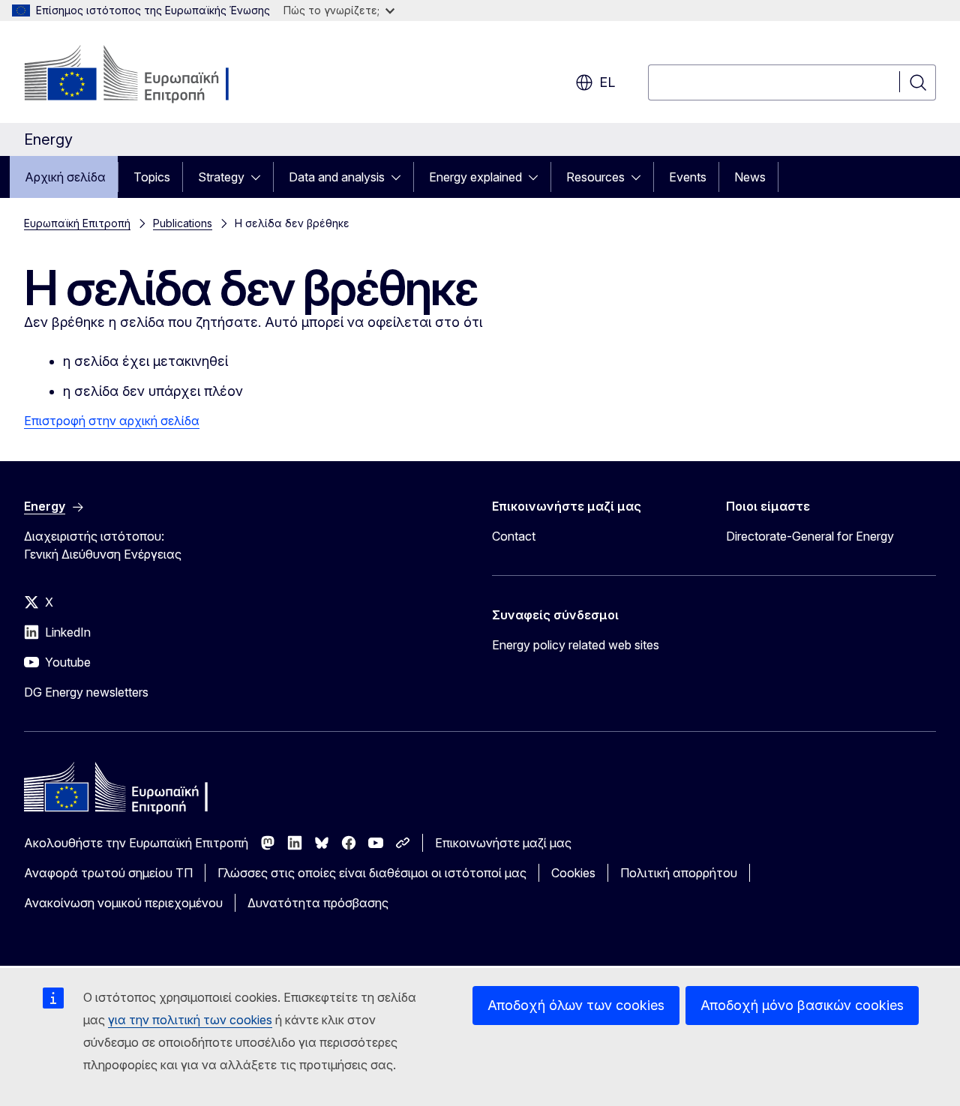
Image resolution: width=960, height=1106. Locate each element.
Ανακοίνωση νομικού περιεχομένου (123, 902)
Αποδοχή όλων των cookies (576, 1005)
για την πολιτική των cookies (190, 1019)
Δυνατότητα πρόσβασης (318, 902)
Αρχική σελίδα (65, 176)
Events (687, 176)
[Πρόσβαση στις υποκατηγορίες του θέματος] (260, 177)
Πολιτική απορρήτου (678, 872)
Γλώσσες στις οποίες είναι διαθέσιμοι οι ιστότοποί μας (372, 872)
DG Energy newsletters (86, 692)
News (750, 176)
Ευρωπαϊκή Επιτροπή (77, 223)
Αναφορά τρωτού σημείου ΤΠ (108, 872)
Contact (514, 536)
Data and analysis (337, 176)
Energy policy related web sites (575, 644)
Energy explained (475, 176)
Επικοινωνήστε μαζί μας (503, 842)
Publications (182, 223)
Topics (152, 176)
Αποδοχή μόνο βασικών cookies (802, 1005)
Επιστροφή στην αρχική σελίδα (112, 420)
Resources (595, 176)
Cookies (573, 872)
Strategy (221, 176)
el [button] (607, 82)
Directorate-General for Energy (810, 536)
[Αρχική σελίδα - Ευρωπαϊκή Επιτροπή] (145, 75)
